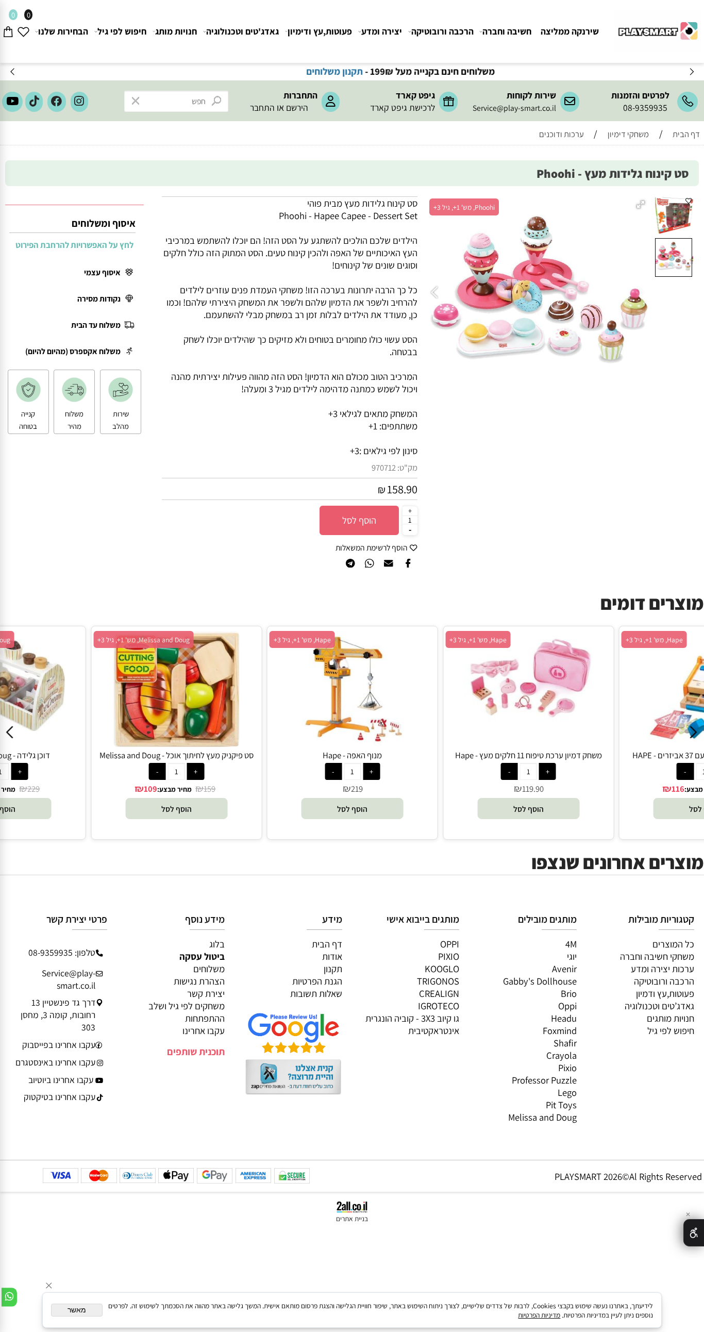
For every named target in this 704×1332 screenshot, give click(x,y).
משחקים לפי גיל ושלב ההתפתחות (186, 1012)
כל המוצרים (673, 944)
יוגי (572, 956)
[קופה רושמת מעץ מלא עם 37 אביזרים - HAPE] (622, 743)
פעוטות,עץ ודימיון (320, 31)
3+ (354, 450)
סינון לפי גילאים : (388, 450)
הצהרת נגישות (199, 981)
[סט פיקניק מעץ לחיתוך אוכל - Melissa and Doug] (94, 743)
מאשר (77, 1310)
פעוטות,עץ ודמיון (665, 993)
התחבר (262, 107)
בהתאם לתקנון (244, 71)
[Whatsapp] (9, 1297)
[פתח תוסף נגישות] (693, 1232)
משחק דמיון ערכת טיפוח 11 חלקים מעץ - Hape (446, 755)
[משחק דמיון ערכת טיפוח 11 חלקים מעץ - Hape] (446, 724)
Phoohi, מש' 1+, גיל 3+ (464, 207)
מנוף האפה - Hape (270, 755)
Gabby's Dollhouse (540, 981)
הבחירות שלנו (63, 31)
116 (596, 788)
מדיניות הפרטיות (539, 1315)
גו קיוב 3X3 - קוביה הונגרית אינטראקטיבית (412, 1024)
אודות (332, 956)
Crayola (561, 1055)
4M (571, 944)
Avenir (564, 968)
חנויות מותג (176, 31)
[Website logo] (656, 27)
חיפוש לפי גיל (121, 31)
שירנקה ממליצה (570, 31)
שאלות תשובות (316, 993)
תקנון (333, 968)
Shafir (565, 1043)
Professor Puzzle (544, 1080)
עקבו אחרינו (203, 1030)
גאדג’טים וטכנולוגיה (659, 1006)
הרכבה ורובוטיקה (442, 31)
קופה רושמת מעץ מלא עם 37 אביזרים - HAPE (622, 755)
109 (68, 788)
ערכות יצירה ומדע (662, 968)
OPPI (449, 944)
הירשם (297, 107)
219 (275, 788)
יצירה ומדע (381, 31)
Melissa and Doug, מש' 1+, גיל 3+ (61, 639)
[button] (642, 205)
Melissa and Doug (542, 1117)
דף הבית (327, 944)
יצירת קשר (206, 993)
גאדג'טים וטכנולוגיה (242, 31)
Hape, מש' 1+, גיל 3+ (219, 639)
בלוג (217, 944)
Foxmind (560, 1030)
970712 (384, 467)
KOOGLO (442, 968)
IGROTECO (438, 1006)
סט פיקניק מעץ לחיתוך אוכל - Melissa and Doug (95, 755)
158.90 (402, 488)
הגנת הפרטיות (317, 981)
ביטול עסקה (202, 956)
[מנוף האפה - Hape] (270, 743)
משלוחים (209, 968)
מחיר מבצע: (92, 789)
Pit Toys (561, 1104)
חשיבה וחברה (506, 31)
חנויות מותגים (670, 1018)
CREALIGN (439, 993)
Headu (564, 1018)
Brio (569, 993)
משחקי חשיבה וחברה (657, 956)
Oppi (567, 1006)
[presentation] (13, 72)
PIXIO (448, 956)
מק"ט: (407, 467)
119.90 (451, 788)
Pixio (567, 1067)
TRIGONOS (438, 981)
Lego (567, 1092)
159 (127, 788)
